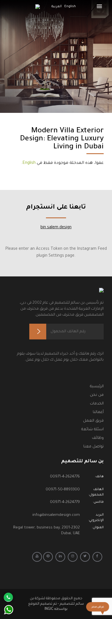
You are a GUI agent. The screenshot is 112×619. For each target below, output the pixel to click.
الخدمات (97, 404)
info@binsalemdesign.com (56, 515)
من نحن (97, 395)
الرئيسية (97, 386)
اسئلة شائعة (92, 429)
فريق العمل (93, 421)
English (29, 163)
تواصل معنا (93, 447)
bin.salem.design (56, 227)
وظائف (98, 438)
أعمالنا (98, 412)
